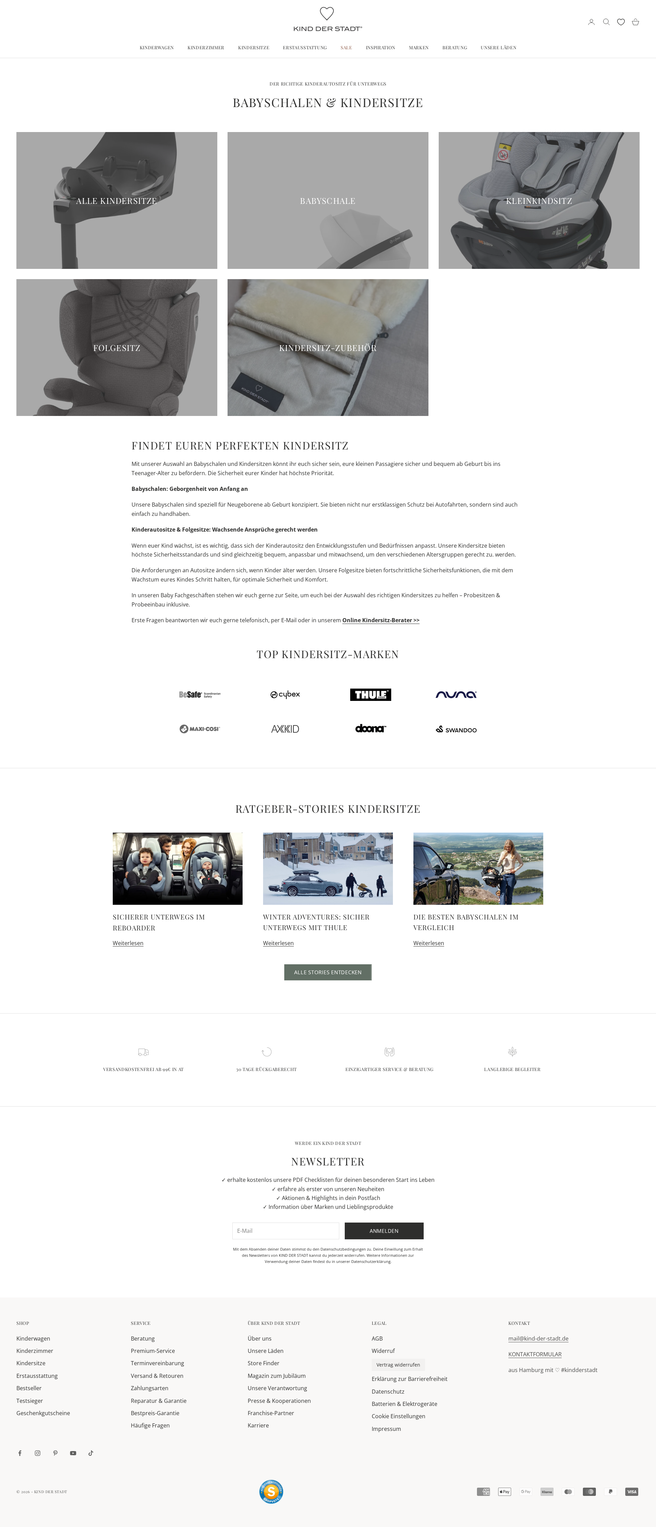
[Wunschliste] (621, 22)
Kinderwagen (157, 47)
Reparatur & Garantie (159, 1401)
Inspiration (380, 47)
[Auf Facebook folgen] (19, 1453)
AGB (377, 1338)
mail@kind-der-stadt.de (538, 1338)
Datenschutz (388, 1391)
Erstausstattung (305, 47)
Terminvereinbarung (157, 1363)
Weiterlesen (128, 943)
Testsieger (29, 1401)
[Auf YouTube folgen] (73, 1453)
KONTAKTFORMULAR (535, 1354)
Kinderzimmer (206, 47)
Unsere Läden (498, 47)
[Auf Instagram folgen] (37, 1453)
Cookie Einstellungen (398, 1416)
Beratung (454, 47)
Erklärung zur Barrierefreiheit (410, 1379)
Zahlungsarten (149, 1388)
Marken (419, 47)
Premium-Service (153, 1351)
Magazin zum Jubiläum (277, 1376)
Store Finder (263, 1363)
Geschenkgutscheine (43, 1413)
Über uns (260, 1338)
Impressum (386, 1429)
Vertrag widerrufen (398, 1364)
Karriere (258, 1425)
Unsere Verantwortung (277, 1388)
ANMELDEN (580, 1502)
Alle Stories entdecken (328, 972)
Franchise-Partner (271, 1413)
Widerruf (383, 1351)
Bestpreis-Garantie (155, 1413)
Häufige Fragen (150, 1425)
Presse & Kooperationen (279, 1401)
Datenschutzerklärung (371, 1261)
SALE (346, 47)
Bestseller (29, 1388)
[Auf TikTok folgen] (90, 1453)
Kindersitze (253, 47)
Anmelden (384, 1230)
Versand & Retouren (157, 1376)
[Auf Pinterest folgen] (55, 1453)
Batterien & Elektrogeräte (404, 1404)
